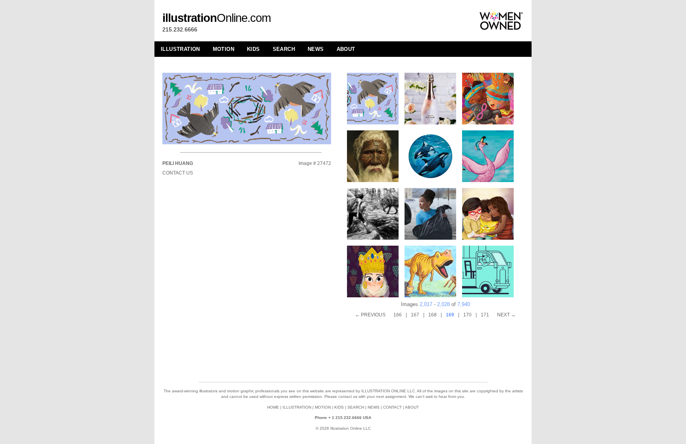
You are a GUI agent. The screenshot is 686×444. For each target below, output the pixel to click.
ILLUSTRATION (180, 49)
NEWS (316, 49)
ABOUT (346, 49)
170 (467, 315)
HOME (273, 407)
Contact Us (177, 173)
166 (397, 315)
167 (415, 315)
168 (432, 315)
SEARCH (284, 49)
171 (485, 315)
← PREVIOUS (370, 315)
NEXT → (506, 315)
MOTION (223, 49)
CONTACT (392, 407)
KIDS (253, 49)
